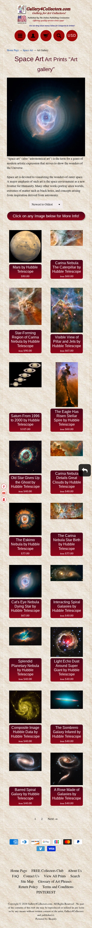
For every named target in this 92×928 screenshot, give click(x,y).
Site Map (27, 881)
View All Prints (55, 876)
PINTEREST (46, 892)
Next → (53, 819)
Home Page (13, 50)
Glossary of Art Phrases (54, 881)
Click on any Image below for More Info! (46, 216)
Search (75, 876)
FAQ (15, 876)
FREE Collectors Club (47, 870)
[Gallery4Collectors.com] (46, 16)
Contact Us (31, 876)
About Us (75, 870)
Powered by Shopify (46, 918)
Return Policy (28, 886)
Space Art (28, 50)
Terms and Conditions (57, 886)
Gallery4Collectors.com (40, 903)
